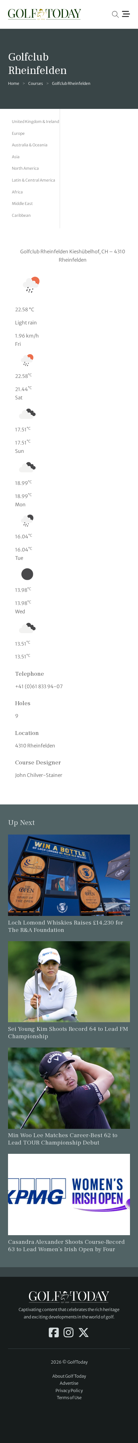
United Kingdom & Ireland (35, 121)
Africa (17, 192)
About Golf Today (69, 1376)
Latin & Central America (33, 180)
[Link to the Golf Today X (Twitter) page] (83, 1333)
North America (25, 168)
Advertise (69, 1383)
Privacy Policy (69, 1390)
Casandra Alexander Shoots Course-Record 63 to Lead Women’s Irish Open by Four (66, 1245)
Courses (35, 83)
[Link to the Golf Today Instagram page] (68, 1333)
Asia (16, 156)
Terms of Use (69, 1397)
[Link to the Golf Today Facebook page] (54, 1333)
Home (13, 83)
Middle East (22, 203)
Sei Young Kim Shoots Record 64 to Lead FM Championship (68, 1032)
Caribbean (21, 215)
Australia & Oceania (29, 145)
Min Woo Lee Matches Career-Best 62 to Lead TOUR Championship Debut (62, 1138)
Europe (18, 133)
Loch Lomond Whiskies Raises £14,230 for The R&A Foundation (65, 926)
